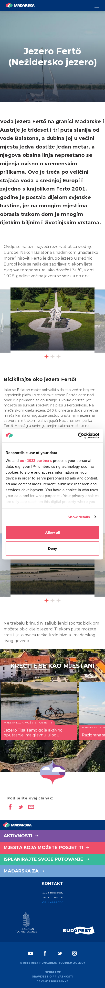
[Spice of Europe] (79, 930)
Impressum (52, 971)
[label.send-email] (31, 807)
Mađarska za (22, 871)
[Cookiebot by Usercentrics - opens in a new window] (78, 435)
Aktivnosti (18, 836)
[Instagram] (74, 953)
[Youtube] (30, 953)
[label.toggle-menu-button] (99, 5)
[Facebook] (45, 953)
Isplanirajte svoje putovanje (44, 859)
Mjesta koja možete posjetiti (44, 847)
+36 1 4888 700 (52, 902)
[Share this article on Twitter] (20, 807)
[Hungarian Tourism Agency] (26, 923)
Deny (52, 548)
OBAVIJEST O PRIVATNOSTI (52, 976)
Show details (79, 517)
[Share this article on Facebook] (10, 807)
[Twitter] (59, 953)
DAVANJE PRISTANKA (52, 981)
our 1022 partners (36, 460)
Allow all (52, 532)
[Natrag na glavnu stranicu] (20, 5)
